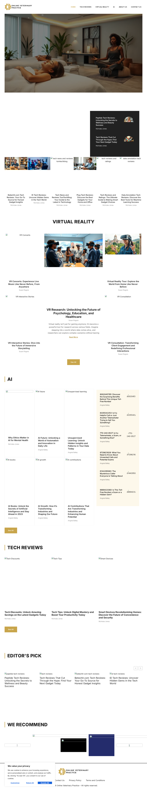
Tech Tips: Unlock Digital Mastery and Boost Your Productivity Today (73, 613)
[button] (140, 668)
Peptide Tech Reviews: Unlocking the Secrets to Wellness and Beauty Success (106, 121)
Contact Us (136, 7)
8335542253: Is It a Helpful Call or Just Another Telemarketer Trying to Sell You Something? (109, 418)
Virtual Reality (102, 7)
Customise (15, 783)
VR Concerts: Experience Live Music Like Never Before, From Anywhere (24, 284)
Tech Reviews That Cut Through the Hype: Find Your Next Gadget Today (106, 139)
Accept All (45, 783)
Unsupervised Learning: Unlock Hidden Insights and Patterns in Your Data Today (78, 443)
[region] (30, 774)
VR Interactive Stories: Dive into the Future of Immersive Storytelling (24, 346)
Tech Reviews (85, 7)
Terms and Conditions (95, 780)
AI (114, 7)
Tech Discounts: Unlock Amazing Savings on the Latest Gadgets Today (25, 613)
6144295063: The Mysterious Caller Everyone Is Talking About (111, 473)
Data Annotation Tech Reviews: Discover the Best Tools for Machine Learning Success (131, 198)
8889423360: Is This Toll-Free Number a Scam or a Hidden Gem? (111, 492)
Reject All (30, 783)
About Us (123, 7)
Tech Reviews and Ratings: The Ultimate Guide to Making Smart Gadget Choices (108, 198)
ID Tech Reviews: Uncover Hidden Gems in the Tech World (39, 197)
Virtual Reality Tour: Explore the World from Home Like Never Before (123, 284)
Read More (73, 337)
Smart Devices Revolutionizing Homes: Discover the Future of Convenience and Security (120, 615)
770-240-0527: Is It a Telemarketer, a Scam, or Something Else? (110, 435)
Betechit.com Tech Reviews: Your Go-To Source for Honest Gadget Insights (16, 198)
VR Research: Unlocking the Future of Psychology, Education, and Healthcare (73, 313)
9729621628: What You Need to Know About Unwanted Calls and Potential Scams (110, 456)
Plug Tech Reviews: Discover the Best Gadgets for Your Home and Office (85, 198)
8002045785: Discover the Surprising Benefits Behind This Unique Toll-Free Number (111, 398)
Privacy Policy (75, 780)
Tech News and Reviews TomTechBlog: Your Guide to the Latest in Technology (62, 198)
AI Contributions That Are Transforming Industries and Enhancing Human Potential (78, 511)
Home (73, 7)
